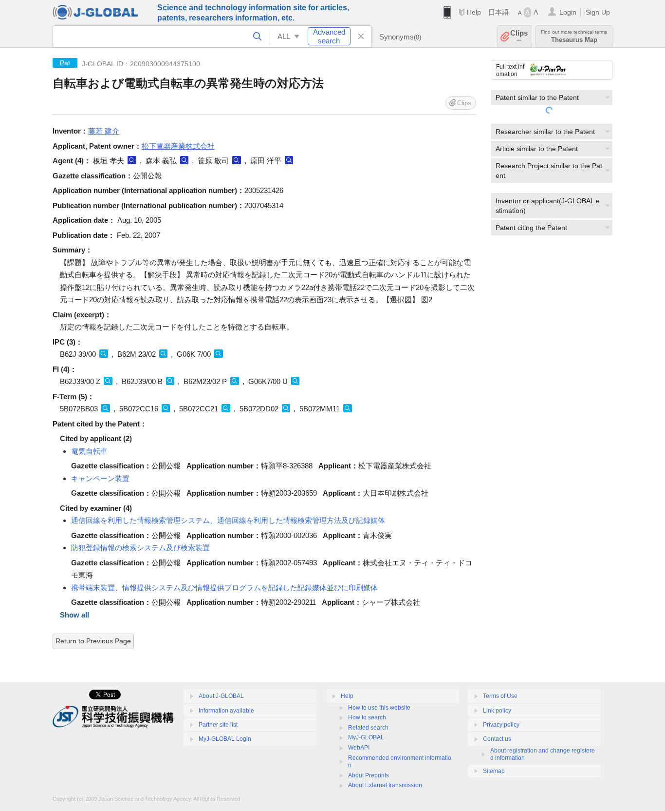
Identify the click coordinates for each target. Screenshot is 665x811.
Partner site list (218, 724)
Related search (368, 727)
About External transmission (385, 785)
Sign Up (598, 12)
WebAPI (358, 747)
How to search (367, 717)
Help (474, 12)
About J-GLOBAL (221, 696)
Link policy (497, 710)
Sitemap (494, 771)
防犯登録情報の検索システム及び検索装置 (140, 547)
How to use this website (379, 707)
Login (567, 12)
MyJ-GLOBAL (366, 737)
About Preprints (368, 775)
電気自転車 (89, 451)
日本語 (498, 12)
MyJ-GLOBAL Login (225, 738)
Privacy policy (501, 724)
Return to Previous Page (93, 641)
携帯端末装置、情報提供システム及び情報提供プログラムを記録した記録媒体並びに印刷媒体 (224, 587)
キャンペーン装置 (100, 478)
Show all (74, 615)
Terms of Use (500, 696)
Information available (226, 710)
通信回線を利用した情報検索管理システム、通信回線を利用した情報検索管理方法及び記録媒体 (228, 520)
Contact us (497, 738)
